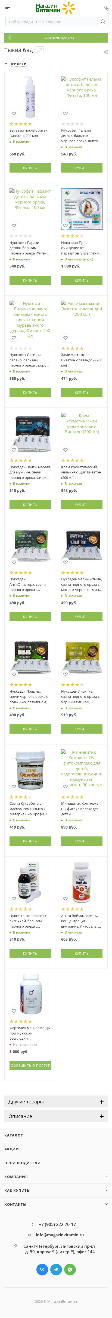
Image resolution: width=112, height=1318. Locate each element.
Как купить (16, 1190)
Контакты (15, 1204)
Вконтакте (42, 1269)
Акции (11, 1149)
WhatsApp (70, 1269)
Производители (22, 1162)
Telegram (56, 1269)
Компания (16, 1176)
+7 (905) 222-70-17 (57, 1224)
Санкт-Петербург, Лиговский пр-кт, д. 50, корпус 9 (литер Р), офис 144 (60, 1248)
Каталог (13, 1135)
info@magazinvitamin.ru (60, 1234)
